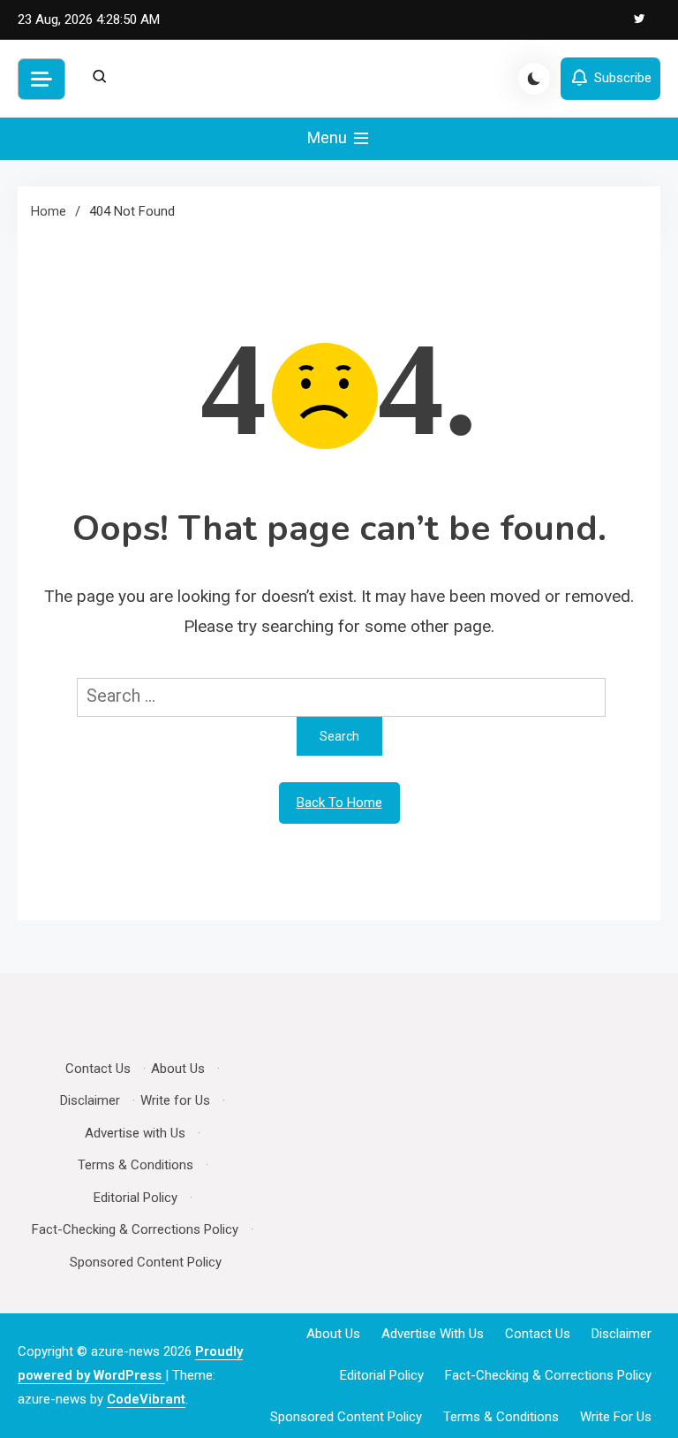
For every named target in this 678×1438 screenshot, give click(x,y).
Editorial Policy (135, 1198)
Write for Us (175, 1100)
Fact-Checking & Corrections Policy (135, 1229)
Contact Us (98, 1069)
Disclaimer (90, 1100)
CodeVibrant (146, 1399)
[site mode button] (534, 79)
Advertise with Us (135, 1133)
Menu (328, 137)
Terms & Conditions (135, 1165)
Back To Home (339, 802)
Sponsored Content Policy (146, 1262)
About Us (178, 1069)
